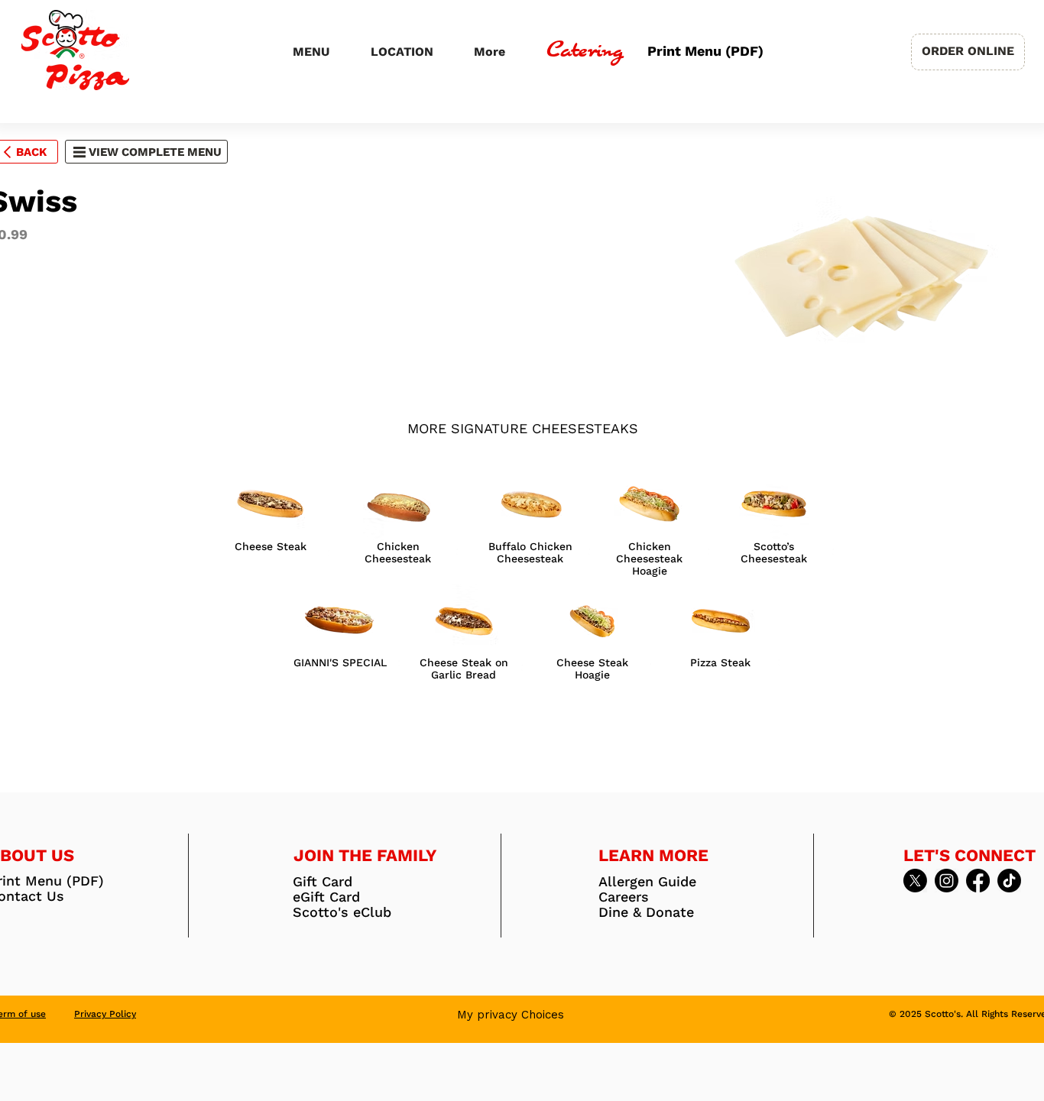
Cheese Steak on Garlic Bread (464, 668)
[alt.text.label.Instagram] (946, 880)
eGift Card (326, 897)
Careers (623, 897)
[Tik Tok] (1009, 880)
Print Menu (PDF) (703, 51)
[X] (915, 880)
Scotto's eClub (342, 912)
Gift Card (322, 881)
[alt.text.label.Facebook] (978, 880)
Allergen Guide (647, 881)
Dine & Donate (646, 912)
